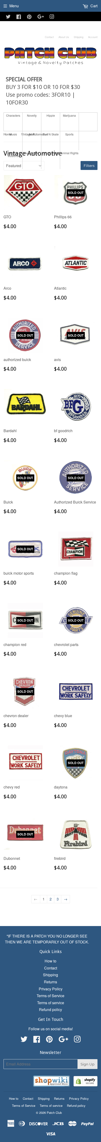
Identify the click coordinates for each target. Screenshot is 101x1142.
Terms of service (50, 1002)
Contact (49, 37)
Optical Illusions (13, 154)
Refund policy (50, 1009)
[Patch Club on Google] (40, 17)
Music (13, 134)
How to (50, 961)
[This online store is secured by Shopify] (85, 1082)
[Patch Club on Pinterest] (29, 17)
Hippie (51, 115)
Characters (13, 115)
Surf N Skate (51, 134)
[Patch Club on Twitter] (8, 17)
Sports (69, 134)
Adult (32, 134)
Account (92, 37)
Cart (93, 5)
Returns (50, 981)
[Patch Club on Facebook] (18, 17)
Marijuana (69, 115)
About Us (63, 37)
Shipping (78, 37)
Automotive (32, 153)
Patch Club (54, 1112)
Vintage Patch (51, 153)
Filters (89, 165)
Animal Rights (69, 153)
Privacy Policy (50, 989)
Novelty (32, 115)
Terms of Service (50, 995)
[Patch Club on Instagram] (52, 17)
